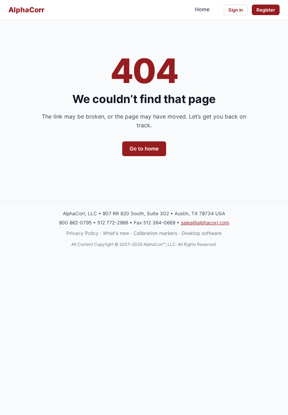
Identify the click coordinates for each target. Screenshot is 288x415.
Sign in (235, 10)
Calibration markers (155, 233)
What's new (116, 233)
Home (202, 9)
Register (265, 10)
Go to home (144, 149)
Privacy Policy (82, 233)
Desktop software (202, 233)
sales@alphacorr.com (205, 222)
